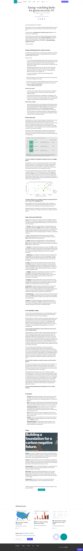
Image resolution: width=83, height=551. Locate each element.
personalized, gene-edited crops (32, 236)
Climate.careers (33, 480)
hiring (54, 475)
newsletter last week (50, 320)
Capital (42, 1)
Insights (29, 1)
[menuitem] (24, 1)
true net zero (29, 134)
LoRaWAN (32, 266)
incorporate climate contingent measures (38, 105)
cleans (34, 241)
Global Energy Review (31, 54)
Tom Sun (40, 313)
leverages (48, 288)
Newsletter (24, 1)
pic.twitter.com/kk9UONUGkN (36, 84)
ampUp (50, 313)
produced (39, 249)
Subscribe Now (41, 489)
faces (36, 222)
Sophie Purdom (40, 16)
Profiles (34, 1)
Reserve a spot (28, 474)
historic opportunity (52, 111)
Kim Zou (36, 16)
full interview (36, 325)
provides (53, 257)
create (40, 296)
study (52, 172)
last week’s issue (41, 231)
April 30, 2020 (38, 85)
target (36, 303)
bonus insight (43, 325)
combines (27, 282)
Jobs (38, 1)
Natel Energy (35, 475)
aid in (37, 268)
